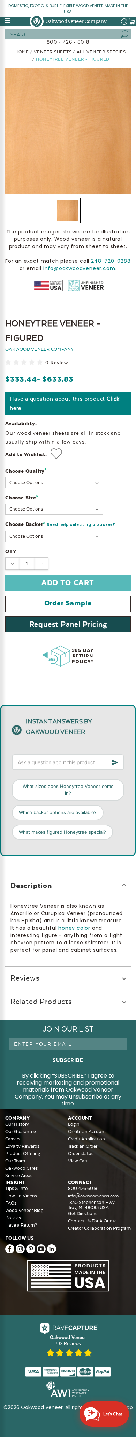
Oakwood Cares (21, 1168)
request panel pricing (68, 624)
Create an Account (87, 1131)
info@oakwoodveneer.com (79, 268)
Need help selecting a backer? (81, 524)
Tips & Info (16, 1188)
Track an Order (82, 1146)
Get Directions (82, 1213)
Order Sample (68, 603)
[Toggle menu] (8, 20)
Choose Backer (60, 524)
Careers (12, 1138)
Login (74, 1124)
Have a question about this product (65, 403)
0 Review (56, 363)
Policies (13, 1217)
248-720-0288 (111, 261)
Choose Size (21, 497)
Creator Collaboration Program (99, 1228)
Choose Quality (26, 471)
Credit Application (86, 1138)
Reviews (25, 978)
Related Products (41, 1001)
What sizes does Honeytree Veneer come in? (68, 789)
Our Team (15, 1160)
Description (31, 885)
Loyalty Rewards (22, 1146)
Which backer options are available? (58, 812)
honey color (74, 927)
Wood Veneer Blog (24, 1210)
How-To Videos (21, 1195)
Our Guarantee (20, 1131)
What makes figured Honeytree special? (62, 832)
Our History (17, 1124)
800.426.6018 (82, 1188)
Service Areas (18, 1175)
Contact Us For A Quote (92, 1220)
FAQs (10, 1203)
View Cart (78, 1160)
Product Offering (22, 1153)
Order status (80, 1153)
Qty (10, 551)
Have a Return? (21, 1225)
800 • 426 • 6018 (68, 42)
